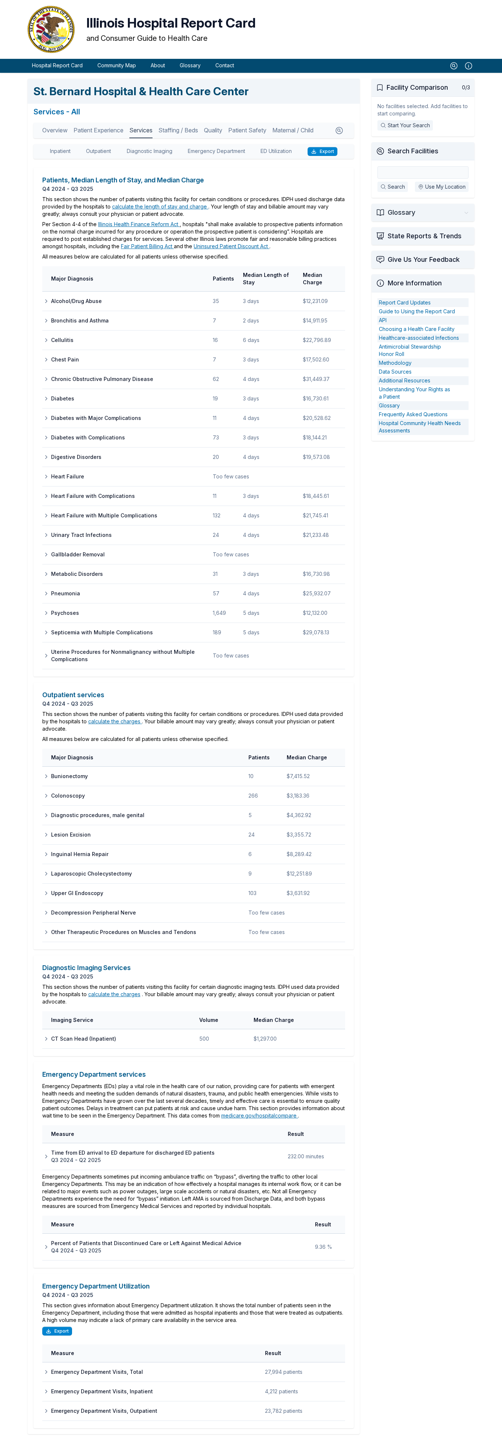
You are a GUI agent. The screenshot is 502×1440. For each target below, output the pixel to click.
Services (141, 130)
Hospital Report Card (57, 65)
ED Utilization (276, 151)
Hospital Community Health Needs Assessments (420, 427)
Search (396, 186)
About (158, 65)
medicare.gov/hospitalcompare (259, 1115)
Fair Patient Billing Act (147, 246)
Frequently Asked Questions (413, 414)
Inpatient (60, 151)
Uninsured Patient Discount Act (231, 246)
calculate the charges (115, 721)
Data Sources (395, 371)
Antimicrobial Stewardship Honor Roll (410, 350)
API (383, 320)
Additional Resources (404, 380)
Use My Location (445, 186)
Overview (55, 130)
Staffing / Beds (178, 130)
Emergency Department (216, 151)
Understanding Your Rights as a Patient (414, 393)
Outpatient (98, 151)
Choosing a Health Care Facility (417, 329)
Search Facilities (413, 151)
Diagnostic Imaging (149, 151)
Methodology (395, 363)
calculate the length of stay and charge (160, 206)
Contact (224, 65)
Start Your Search (409, 125)
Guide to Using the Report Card (417, 311)
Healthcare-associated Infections (419, 338)
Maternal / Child (292, 130)
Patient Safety (247, 130)
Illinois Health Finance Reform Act (139, 224)
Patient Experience (98, 130)
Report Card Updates (405, 302)
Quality (213, 130)
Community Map (116, 65)
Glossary (190, 65)
